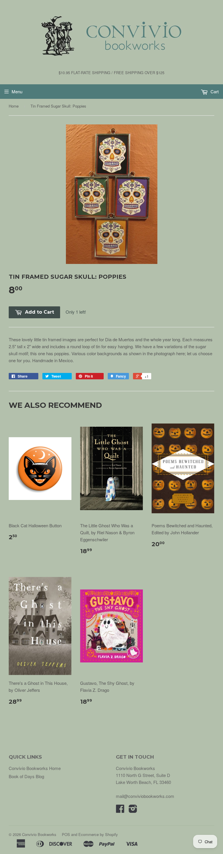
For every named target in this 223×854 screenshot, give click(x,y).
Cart (214, 91)
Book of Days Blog (26, 776)
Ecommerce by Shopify (98, 834)
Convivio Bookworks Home (35, 768)
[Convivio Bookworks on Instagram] (133, 810)
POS (66, 834)
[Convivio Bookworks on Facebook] (120, 810)
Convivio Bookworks (39, 834)
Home (14, 106)
